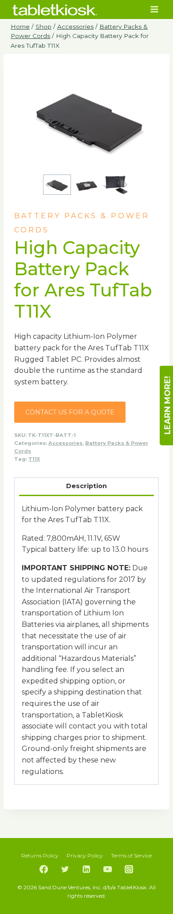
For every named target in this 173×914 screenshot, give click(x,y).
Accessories (65, 443)
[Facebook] (43, 869)
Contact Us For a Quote (69, 412)
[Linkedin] (86, 869)
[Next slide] (125, 185)
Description (86, 486)
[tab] (86, 487)
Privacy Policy (85, 855)
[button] (57, 184)
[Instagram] (129, 869)
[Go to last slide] (47, 185)
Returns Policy (40, 855)
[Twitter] (65, 869)
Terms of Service (131, 855)
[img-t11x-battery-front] (86, 118)
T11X (34, 459)
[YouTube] (107, 869)
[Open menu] (154, 9)
